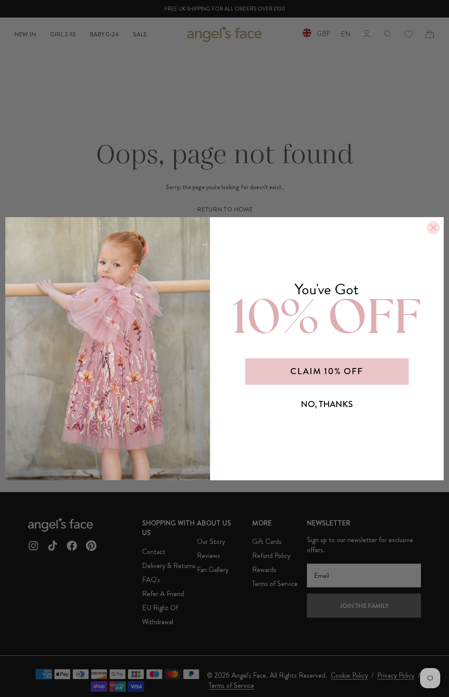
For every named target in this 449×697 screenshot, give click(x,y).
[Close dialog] (433, 228)
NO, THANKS (327, 404)
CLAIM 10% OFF (326, 371)
